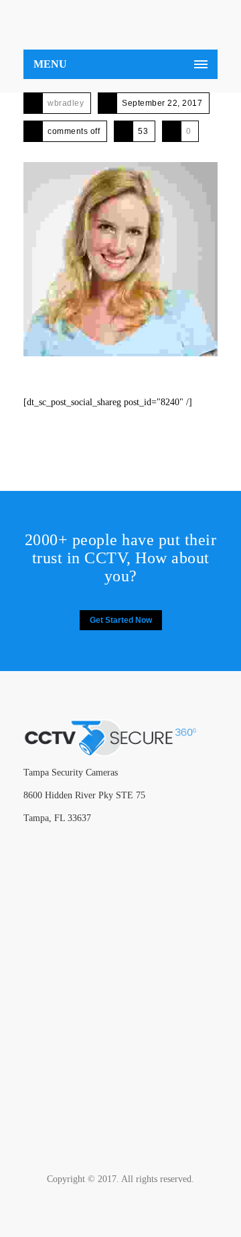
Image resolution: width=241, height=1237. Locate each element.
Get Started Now (121, 620)
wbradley (66, 103)
